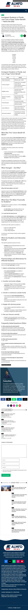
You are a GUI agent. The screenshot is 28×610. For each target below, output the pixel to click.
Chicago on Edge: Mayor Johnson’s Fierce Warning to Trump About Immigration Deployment (8, 428)
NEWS (2, 412)
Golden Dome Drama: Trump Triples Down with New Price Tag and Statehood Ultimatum (8, 414)
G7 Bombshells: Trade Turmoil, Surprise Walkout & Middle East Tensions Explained (19, 523)
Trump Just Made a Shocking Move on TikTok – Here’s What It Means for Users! (8, 436)
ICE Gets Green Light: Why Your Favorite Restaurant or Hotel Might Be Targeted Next (8, 421)
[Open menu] (14, 603)
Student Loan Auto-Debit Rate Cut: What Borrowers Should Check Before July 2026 (19, 488)
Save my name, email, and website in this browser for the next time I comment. (14, 471)
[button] (26, 11)
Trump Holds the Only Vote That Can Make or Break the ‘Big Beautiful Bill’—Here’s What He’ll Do (18, 530)
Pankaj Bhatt (8, 35)
